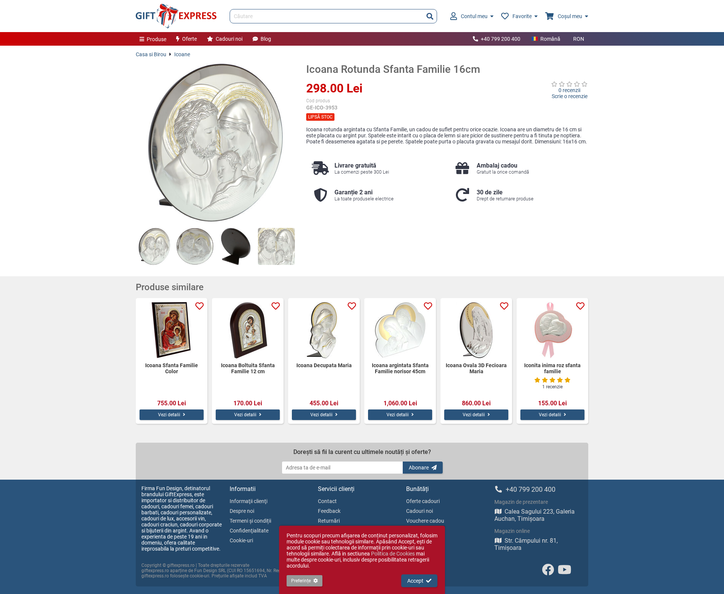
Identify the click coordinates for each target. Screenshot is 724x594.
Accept (415, 581)
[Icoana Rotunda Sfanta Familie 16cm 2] (194, 246)
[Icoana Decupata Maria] (324, 330)
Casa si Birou (151, 54)
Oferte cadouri (423, 501)
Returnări (329, 521)
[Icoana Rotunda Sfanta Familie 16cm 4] (276, 246)
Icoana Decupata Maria (324, 365)
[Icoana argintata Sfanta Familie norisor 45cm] (400, 330)
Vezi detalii (169, 414)
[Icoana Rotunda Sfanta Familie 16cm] (215, 142)
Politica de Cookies (393, 554)
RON (578, 39)
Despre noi (242, 511)
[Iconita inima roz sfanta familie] (552, 330)
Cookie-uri (241, 540)
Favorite (522, 16)
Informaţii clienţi (248, 501)
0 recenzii (569, 90)
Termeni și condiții (250, 521)
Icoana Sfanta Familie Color (171, 368)
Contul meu (474, 16)
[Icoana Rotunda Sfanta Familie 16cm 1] (154, 246)
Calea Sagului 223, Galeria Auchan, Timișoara (534, 515)
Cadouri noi (229, 39)
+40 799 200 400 (500, 39)
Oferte (189, 39)
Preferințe (301, 580)
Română (550, 39)
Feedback (329, 511)
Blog (266, 39)
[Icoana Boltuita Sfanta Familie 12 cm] (248, 330)
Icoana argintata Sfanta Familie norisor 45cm (400, 368)
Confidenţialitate (249, 531)
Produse (156, 39)
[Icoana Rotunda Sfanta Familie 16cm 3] (235, 246)
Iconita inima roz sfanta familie (552, 368)
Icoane (182, 54)
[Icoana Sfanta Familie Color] (172, 330)
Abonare (419, 468)
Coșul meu (570, 16)
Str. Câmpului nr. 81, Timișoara (526, 544)
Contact (327, 501)
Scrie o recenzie (569, 96)
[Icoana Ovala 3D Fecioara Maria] (476, 330)
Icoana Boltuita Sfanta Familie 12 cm (248, 368)
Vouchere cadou (425, 521)
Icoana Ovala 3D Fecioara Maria (476, 368)
